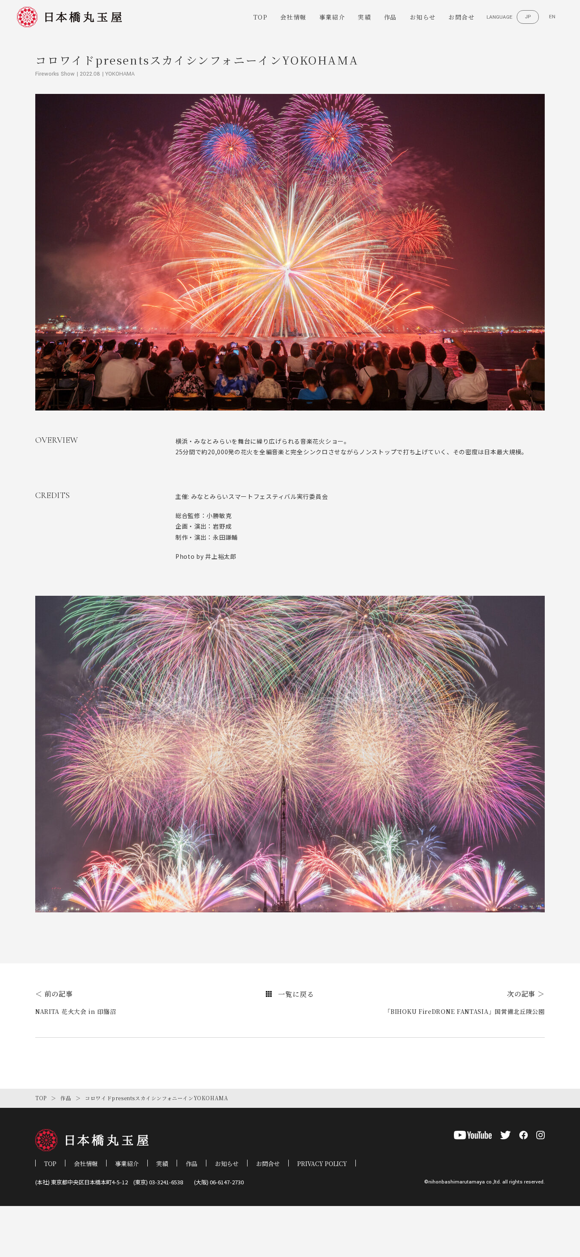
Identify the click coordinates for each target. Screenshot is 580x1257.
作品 (390, 17)
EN (552, 16)
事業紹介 (332, 17)
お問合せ (461, 17)
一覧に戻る (296, 994)
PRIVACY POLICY (322, 1163)
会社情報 (293, 17)
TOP (260, 17)
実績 (364, 17)
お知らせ (423, 17)
